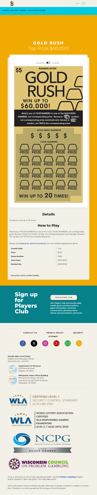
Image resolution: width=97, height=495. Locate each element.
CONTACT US (30, 333)
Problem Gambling (67, 477)
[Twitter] (34, 343)
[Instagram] (45, 343)
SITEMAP (53, 336)
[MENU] (84, 3)
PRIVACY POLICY (55, 333)
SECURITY (78, 333)
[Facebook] (23, 343)
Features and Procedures (33, 243)
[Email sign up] (67, 343)
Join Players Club (63, 297)
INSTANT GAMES (18, 10)
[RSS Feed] (79, 343)
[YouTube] (56, 343)
